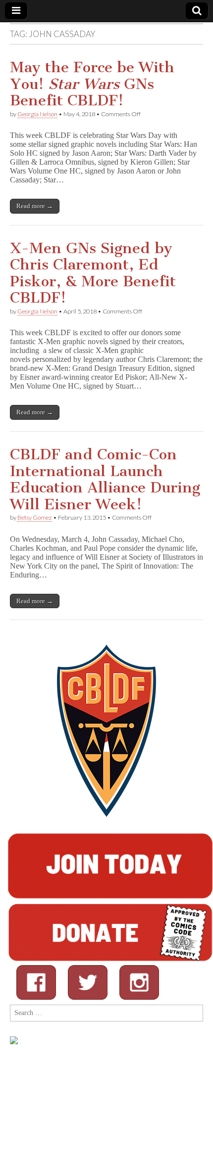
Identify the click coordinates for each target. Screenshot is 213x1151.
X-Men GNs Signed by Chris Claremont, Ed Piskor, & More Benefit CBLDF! (93, 273)
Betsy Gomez (34, 517)
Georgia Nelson (37, 114)
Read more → (34, 206)
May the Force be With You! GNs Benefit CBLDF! (92, 83)
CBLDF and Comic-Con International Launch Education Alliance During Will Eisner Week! (105, 479)
